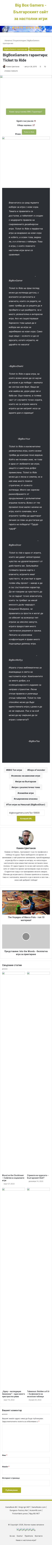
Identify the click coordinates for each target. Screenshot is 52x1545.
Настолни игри (37, 49)
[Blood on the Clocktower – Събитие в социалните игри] (13, 1072)
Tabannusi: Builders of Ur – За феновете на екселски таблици (38, 1394)
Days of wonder (37, 770)
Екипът (20, 1536)
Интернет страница (11, 1478)
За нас (12, 1536)
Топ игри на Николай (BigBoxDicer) (26, 804)
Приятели (29, 1536)
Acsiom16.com (35, 1510)
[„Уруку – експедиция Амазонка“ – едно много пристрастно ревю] (13, 1288)
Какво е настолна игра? (26, 1540)
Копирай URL (26, 818)
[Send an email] (20, 67)
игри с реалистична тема (26, 787)
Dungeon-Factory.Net (19, 1510)
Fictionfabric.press (20, 1513)
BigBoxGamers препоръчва (15, 49)
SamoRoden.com (39, 1507)
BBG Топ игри (14, 770)
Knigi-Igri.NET (24, 1507)
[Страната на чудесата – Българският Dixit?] (38, 1072)
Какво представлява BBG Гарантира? (25, 112)
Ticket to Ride (29, 132)
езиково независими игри (26, 775)
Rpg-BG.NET (34, 1513)
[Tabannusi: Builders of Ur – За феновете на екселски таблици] (38, 1288)
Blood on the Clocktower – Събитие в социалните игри (13, 1178)
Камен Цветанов (12, 67)
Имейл (5, 1467)
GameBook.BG (11, 1507)
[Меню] (3, 13)
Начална (8, 40)
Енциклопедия (19, 40)
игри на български (26, 781)
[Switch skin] (8, 13)
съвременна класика (26, 798)
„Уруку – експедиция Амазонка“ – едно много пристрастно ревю (13, 1394)
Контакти (39, 1536)
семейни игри (26, 793)
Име (4, 1455)
